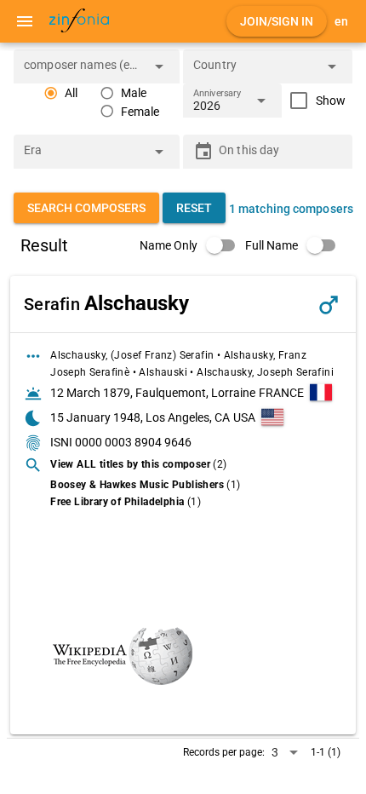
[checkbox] (314, 100)
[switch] (192, 245)
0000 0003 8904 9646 (133, 442)
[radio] (60, 93)
